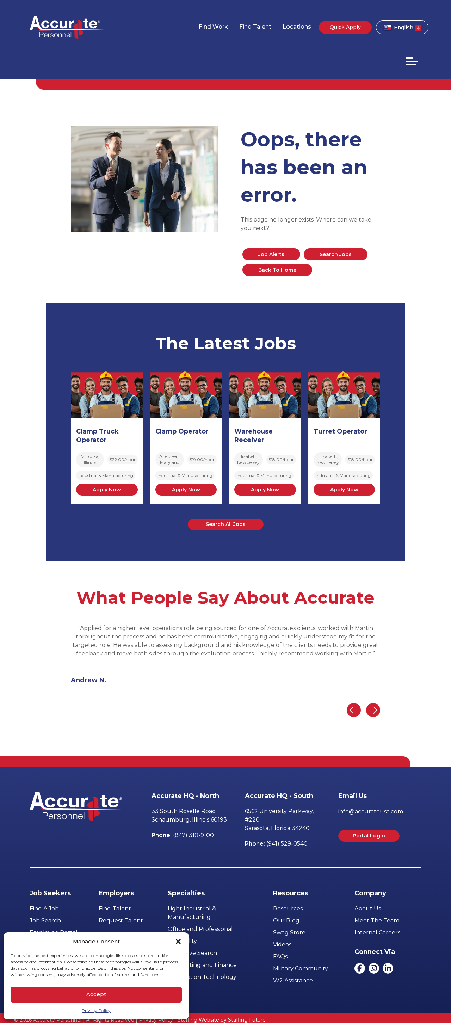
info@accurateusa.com (370, 811)
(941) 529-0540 (287, 843)
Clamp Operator (182, 431)
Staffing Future (247, 1020)
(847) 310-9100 (193, 835)
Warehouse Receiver (253, 436)
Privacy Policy (96, 1010)
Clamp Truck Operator (97, 436)
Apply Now (107, 489)
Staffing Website (198, 1020)
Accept (96, 994)
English (403, 27)
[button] (178, 941)
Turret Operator (340, 431)
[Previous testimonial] (354, 710)
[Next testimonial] (373, 710)
